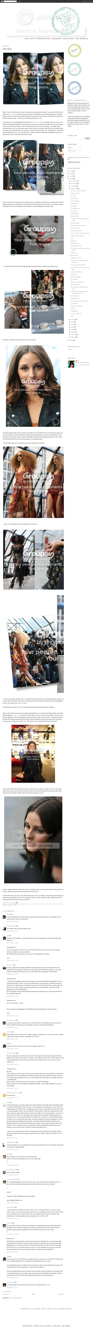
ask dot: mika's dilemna (77, 272)
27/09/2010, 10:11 (12, 1175)
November (74, 183)
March (73, 332)
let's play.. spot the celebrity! (78, 190)
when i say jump (75, 201)
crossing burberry (75, 298)
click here (69, 349)
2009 (70, 340)
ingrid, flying (74, 203)
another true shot (75, 193)
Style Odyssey (10, 1207)
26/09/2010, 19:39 (12, 943)
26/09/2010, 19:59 (12, 1039)
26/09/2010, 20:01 (12, 1048)
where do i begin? (75, 228)
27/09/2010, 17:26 (12, 1234)
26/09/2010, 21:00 (12, 1088)
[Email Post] (16, 902)
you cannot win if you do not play (79, 301)
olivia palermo (35, 904)
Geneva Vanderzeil (11, 1179)
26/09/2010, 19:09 (12, 921)
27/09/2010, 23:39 (12, 1277)
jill (7, 935)
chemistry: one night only (77, 282)
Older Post (61, 1294)
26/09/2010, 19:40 (12, 960)
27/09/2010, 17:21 (12, 1218)
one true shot (74, 198)
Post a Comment (7, 1291)
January (73, 337)
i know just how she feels (77, 235)
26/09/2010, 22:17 (12, 1138)
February (73, 334)
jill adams (10, 904)
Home (33, 1294)
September (74, 188)
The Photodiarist (11, 926)
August (73, 319)
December (74, 181)
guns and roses (74, 255)
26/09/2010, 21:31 (12, 1098)
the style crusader (11, 1053)
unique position (75, 213)
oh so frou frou (74, 243)
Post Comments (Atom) (16, 1298)
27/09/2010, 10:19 (12, 1202)
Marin (8, 914)
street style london (51, 904)
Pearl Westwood (11, 1020)
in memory (73, 274)
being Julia (11, 114)
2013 (70, 171)
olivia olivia (7, 49)
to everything (74, 303)
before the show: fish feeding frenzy (80, 233)
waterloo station (12, 905)
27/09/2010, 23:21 (12, 1252)
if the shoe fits (74, 311)
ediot (8, 1154)
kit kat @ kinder (75, 223)
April (72, 329)
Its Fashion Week (16, 715)
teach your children (76, 277)
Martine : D (10, 965)
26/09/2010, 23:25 (12, 1165)
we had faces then (75, 208)
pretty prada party (75, 284)
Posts (71, 147)
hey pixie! (73, 196)
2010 (70, 178)
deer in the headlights (37, 122)
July (72, 322)
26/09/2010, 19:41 (12, 974)
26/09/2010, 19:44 (12, 1027)
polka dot (42, 904)
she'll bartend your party (13, 1092)
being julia (73, 240)
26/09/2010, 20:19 (12, 1064)
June (72, 324)
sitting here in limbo (76, 258)
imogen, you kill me (76, 246)
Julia (8, 1102)
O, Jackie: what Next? (76, 313)
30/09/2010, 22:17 (12, 1287)
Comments (72, 151)
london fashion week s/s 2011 (21, 904)
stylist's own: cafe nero (76, 306)
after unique (74, 206)
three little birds (75, 296)
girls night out (74, 279)
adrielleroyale (10, 1282)
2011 (70, 176)
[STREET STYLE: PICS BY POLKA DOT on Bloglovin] (74, 162)
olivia (72, 238)
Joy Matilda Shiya (11, 1169)
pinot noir (73, 308)
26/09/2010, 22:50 (12, 1149)
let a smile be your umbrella (78, 265)
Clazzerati (9, 1223)
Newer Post (6, 1294)
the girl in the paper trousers (78, 225)
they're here (74, 253)
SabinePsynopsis (11, 1142)
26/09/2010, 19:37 (12, 931)
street (72, 316)
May (72, 327)
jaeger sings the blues (76, 230)
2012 (70, 173)
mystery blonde (75, 216)
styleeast (9, 1032)
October (73, 186)
